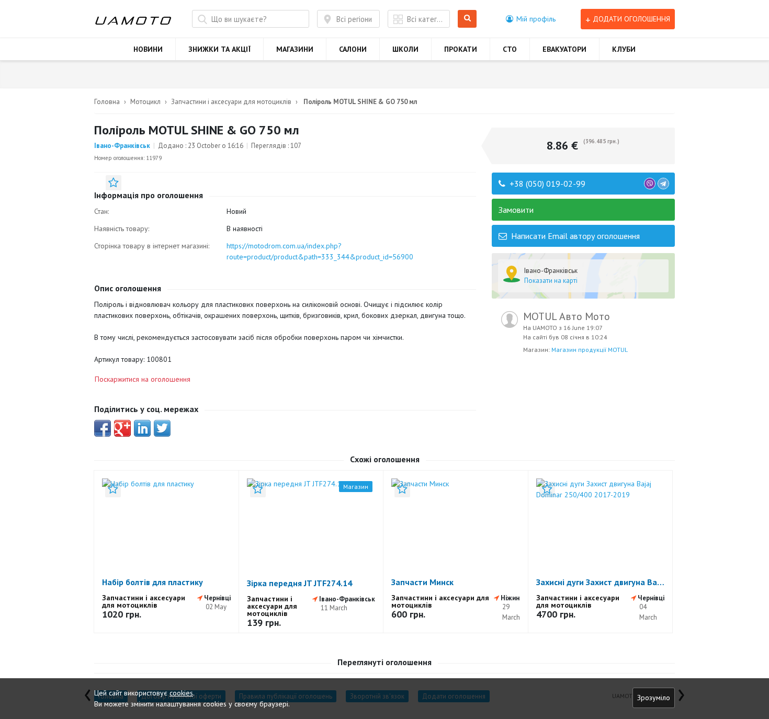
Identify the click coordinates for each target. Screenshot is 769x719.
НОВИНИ (148, 49)
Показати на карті (551, 280)
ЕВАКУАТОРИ (564, 49)
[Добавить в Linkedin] (142, 428)
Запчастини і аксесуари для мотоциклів (231, 101)
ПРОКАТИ (460, 49)
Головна (107, 101)
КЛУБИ (624, 49)
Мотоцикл (145, 101)
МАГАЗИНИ (294, 49)
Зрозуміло (653, 697)
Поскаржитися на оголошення (142, 379)
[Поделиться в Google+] (122, 428)
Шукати (469, 19)
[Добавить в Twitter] (162, 428)
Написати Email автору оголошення (574, 236)
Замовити (516, 209)
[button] (531, 19)
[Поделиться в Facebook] (102, 428)
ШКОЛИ (405, 49)
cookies (181, 693)
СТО (510, 49)
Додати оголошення (627, 19)
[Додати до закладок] (113, 183)
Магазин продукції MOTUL (589, 349)
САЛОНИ (353, 49)
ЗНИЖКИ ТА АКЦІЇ (219, 49)
